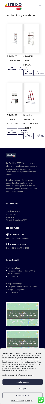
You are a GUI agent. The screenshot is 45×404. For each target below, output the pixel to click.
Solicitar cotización (23, 68)
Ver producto (12, 68)
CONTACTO (10, 217)
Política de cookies (17, 401)
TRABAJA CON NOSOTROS (16, 220)
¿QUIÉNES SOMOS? (13, 211)
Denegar (22, 389)
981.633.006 (13, 277)
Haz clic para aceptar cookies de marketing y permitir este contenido (22, 314)
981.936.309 (13, 292)
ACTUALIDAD (11, 214)
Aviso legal (29, 401)
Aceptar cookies (22, 382)
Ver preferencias (22, 395)
